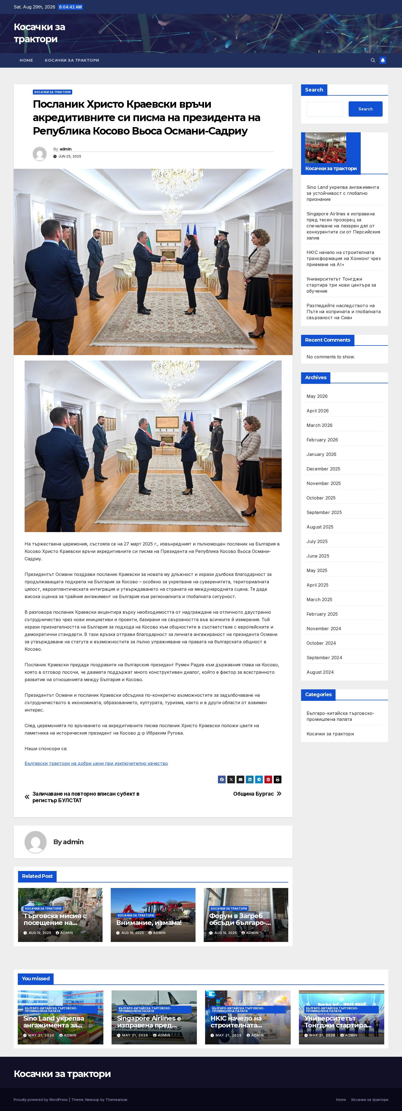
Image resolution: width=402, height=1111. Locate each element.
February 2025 (322, 613)
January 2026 (321, 454)
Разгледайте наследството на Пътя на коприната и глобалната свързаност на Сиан (344, 311)
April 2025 (317, 584)
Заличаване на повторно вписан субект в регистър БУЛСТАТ (86, 797)
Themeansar (116, 1099)
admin (66, 149)
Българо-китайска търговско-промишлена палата (340, 716)
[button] (373, 60)
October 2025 (321, 497)
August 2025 (320, 526)
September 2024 (324, 657)
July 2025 (317, 541)
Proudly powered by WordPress (41, 1099)
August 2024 (320, 672)
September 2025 (324, 512)
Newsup (92, 1099)
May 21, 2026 (42, 1035)
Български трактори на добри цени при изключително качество (96, 763)
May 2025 (317, 570)
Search (314, 90)
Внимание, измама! (149, 923)
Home (26, 60)
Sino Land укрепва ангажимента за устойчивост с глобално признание (343, 193)
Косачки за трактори (72, 60)
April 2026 (318, 410)
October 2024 (321, 643)
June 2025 (318, 555)
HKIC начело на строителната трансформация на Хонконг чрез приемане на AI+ (344, 258)
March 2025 (319, 599)
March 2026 (320, 425)
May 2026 (317, 396)
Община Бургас (253, 794)
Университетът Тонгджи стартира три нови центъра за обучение (341, 284)
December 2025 (323, 468)
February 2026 (322, 439)
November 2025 (324, 483)
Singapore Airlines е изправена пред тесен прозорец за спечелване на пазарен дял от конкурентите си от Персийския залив (343, 225)
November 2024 (324, 628)
